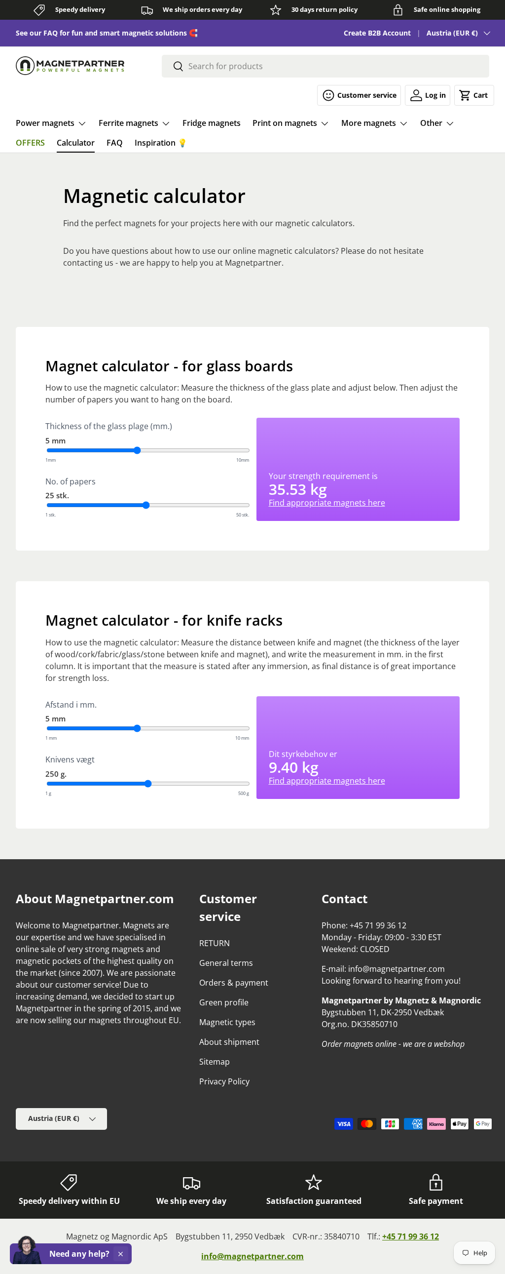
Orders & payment (233, 982)
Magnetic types (227, 1022)
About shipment (229, 1041)
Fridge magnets (211, 123)
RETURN (214, 943)
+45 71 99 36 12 (410, 1236)
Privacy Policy (224, 1081)
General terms (226, 962)
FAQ (115, 142)
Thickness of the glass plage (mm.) (108, 426)
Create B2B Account (377, 33)
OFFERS (30, 142)
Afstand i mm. (71, 704)
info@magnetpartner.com (252, 1256)
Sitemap (214, 1061)
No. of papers (70, 481)
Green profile (224, 1002)
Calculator (76, 142)
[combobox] (325, 66)
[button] (474, 95)
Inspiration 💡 (161, 142)
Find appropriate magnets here (327, 502)
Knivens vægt (70, 759)
